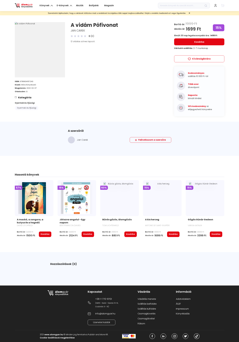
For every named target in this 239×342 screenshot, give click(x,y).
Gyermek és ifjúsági (25, 103)
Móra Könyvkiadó (28, 85)
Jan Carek (78, 30)
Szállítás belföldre (147, 303)
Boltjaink (94, 5)
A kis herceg (152, 219)
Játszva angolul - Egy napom (72, 221)
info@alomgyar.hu (105, 313)
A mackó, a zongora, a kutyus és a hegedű (30, 221)
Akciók (79, 5)
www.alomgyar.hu (53, 334)
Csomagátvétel (146, 318)
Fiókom (141, 323)
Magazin (109, 5)
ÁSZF (178, 303)
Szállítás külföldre (147, 308)
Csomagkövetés (146, 313)
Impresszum (182, 308)
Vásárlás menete (147, 299)
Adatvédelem (183, 299)
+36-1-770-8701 (103, 299)
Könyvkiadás (183, 313)
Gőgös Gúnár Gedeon (200, 219)
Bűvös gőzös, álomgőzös (117, 219)
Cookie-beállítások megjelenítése (57, 337)
